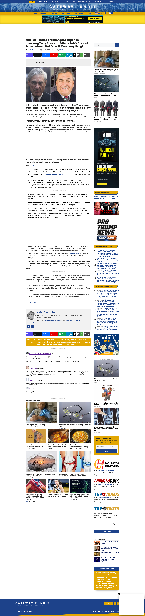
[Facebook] (115, 603)
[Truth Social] (105, 603)
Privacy (113, 611)
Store (73, 1)
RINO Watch (55, 1)
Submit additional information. (37, 303)
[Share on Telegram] (67, 55)
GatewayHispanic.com (106, 471)
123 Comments (64, 50)
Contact (107, 611)
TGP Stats (107, 531)
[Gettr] (108, 603)
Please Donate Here (107, 569)
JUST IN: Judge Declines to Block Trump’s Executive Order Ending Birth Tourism (108, 260)
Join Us (54, 13)
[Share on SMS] (81, 55)
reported (32, 166)
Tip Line (32, 1)
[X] (111, 603)
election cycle (75, 253)
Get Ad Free (97, 1)
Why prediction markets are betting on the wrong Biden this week (110, 548)
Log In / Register (108, 1)
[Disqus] (58, 372)
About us (100, 611)
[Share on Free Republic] (74, 55)
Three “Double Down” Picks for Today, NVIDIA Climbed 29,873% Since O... (110, 559)
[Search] (117, 45)
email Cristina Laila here (53, 321)
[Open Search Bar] (105, 13)
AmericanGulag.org (105, 485)
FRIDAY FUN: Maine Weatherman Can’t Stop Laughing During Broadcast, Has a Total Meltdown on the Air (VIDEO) (107, 266)
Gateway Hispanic (42, 1)
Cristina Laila (46, 312)
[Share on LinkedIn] (71, 55)
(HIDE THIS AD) (76, 27)
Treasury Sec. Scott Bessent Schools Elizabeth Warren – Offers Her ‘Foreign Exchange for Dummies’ (108, 273)
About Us (43, 13)
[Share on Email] (85, 55)
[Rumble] (118, 603)
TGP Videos (65, 1)
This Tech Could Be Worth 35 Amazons (109, 542)
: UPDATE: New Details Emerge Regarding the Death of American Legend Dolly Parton (107, 328)
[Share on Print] (88, 55)
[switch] (111, 13)
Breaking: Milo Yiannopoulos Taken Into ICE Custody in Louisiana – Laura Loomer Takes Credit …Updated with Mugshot (108, 280)
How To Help (79, 13)
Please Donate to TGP (84, 1)
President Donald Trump (53, 174)
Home (35, 13)
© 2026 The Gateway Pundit (23, 611)
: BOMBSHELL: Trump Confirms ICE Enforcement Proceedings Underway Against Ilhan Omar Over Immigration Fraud (107, 321)
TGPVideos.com (103, 498)
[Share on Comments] (78, 55)
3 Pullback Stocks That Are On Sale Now (110, 553)
